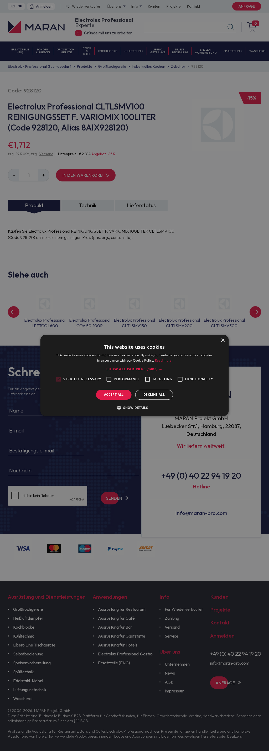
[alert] (134, 375)
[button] (134, 369)
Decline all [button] (154, 394)
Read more (163, 360)
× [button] (223, 340)
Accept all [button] (114, 394)
